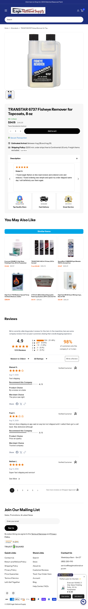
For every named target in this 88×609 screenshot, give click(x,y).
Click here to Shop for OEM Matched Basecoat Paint (44, 2)
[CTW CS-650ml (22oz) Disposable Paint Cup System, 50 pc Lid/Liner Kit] (44, 281)
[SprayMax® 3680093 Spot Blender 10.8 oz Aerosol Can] (70, 247)
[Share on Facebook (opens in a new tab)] (17, 404)
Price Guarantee (11, 574)
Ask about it (78, 596)
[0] (82, 10)
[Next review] (78, 179)
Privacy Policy (10, 570)
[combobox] (44, 19)
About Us (37, 566)
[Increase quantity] (20, 131)
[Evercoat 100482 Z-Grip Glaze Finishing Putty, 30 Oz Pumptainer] (17, 247)
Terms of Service (12, 578)
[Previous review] (9, 179)
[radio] (44, 340)
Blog (35, 582)
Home (6, 28)
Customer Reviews (41, 570)
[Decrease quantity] (10, 131)
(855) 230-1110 (67, 561)
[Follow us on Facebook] (7, 593)
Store (35, 562)
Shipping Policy (11, 566)
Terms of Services (38, 534)
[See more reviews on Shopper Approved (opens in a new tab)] (24, 404)
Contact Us (9, 558)
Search (36, 558)
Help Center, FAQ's (41, 586)
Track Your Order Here (42, 574)
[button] (44, 158)
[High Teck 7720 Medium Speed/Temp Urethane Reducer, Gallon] (17, 281)
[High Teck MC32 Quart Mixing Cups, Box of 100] (70, 281)
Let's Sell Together (12, 582)
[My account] (78, 10)
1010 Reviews (22, 350)
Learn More (24, 150)
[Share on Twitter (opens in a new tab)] (21, 404)
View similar (65, 596)
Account (36, 578)
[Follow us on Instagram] (13, 593)
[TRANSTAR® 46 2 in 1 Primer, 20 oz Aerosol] (44, 247)
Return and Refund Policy (15, 562)
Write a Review (72, 359)
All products (14, 28)
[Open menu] (6, 10)
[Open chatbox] (83, 602)
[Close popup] (84, 576)
